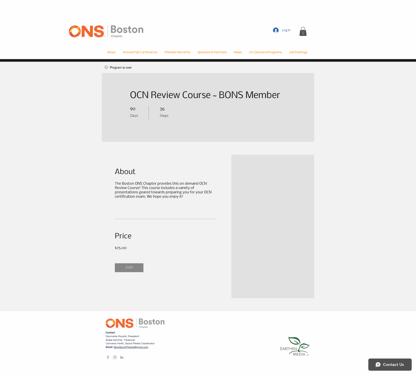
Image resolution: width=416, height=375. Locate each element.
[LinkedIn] (122, 357)
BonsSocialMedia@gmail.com (131, 347)
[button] (303, 31)
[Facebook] (108, 357)
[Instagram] (115, 357)
